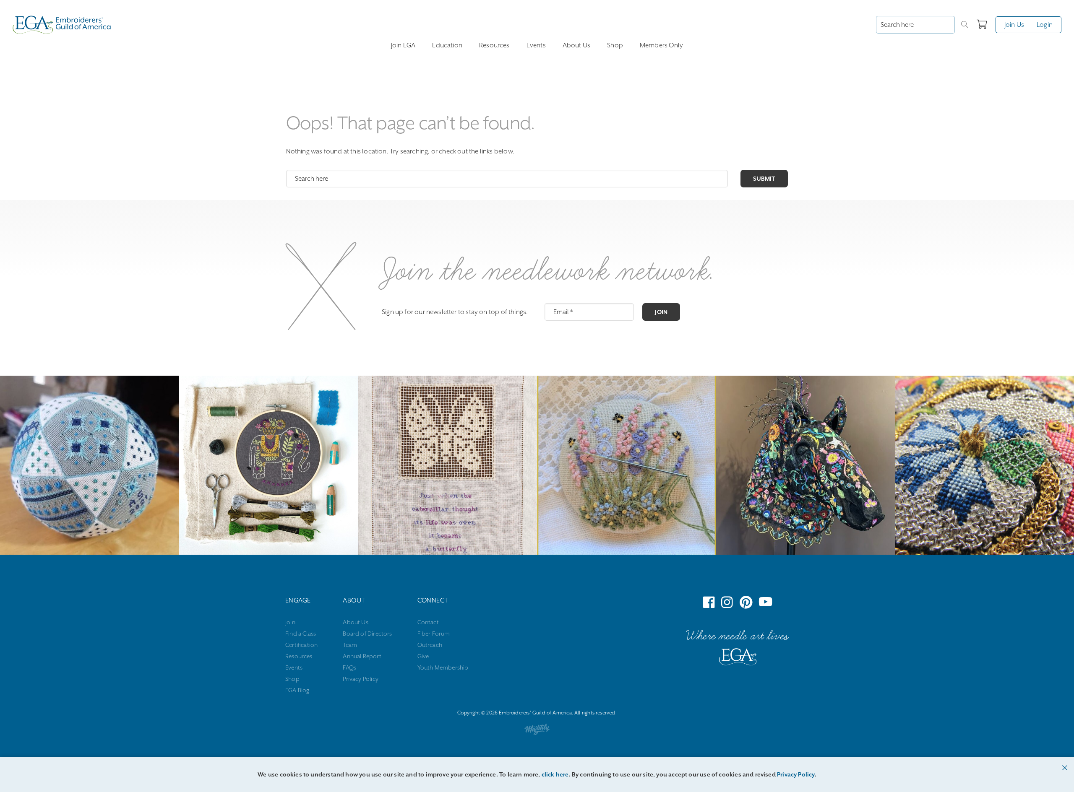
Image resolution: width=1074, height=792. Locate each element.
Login (1045, 25)
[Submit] (964, 25)
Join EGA (403, 45)
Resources (494, 45)
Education (447, 45)
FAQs (349, 667)
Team (350, 644)
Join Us (1014, 25)
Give (423, 656)
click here (555, 774)
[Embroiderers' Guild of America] (738, 658)
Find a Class (300, 633)
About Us (576, 45)
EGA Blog (297, 690)
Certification (301, 644)
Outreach (429, 644)
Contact (428, 622)
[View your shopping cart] (982, 24)
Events (536, 45)
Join (661, 312)
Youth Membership (443, 667)
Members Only (661, 45)
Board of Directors (367, 633)
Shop (615, 45)
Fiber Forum (433, 633)
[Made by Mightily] (537, 731)
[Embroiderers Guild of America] (62, 24)
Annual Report (362, 656)
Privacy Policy (360, 678)
